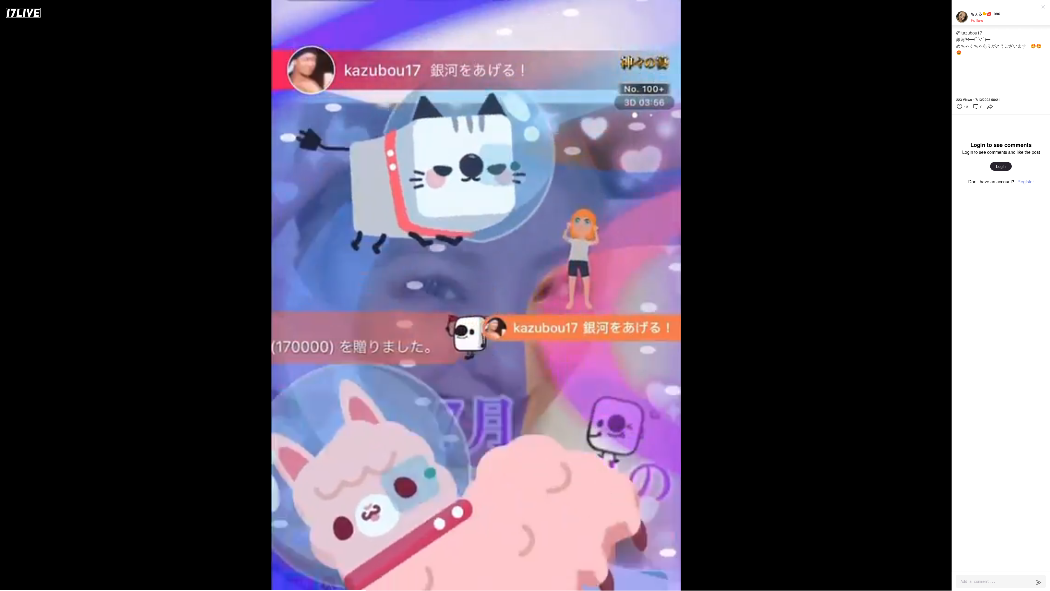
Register (1025, 181)
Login (1001, 166)
